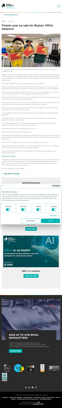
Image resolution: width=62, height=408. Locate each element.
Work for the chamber (16, 397)
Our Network (37, 397)
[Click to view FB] (36, 387)
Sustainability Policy (45, 399)
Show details (53, 215)
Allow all (50, 220)
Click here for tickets (8, 156)
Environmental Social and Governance (28, 399)
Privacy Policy (50, 397)
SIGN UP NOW (15, 351)
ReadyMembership (38, 404)
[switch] (23, 209)
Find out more (31, 276)
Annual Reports (27, 397)
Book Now (31, 229)
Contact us (5, 397)
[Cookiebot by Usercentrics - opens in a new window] (53, 186)
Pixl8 (38, 402)
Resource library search (11, 14)
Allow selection (30, 220)
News (3, 21)
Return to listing (11, 174)
